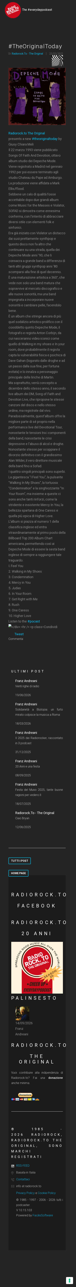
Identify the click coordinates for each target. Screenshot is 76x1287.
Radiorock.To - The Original (27, 53)
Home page (18, 873)
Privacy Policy (25, 1193)
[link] (37, 133)
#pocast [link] (33, 621)
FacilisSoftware (43, 1215)
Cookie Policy (47, 1193)
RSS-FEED (23, 1165)
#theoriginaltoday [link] (45, 139)
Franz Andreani (26, 681)
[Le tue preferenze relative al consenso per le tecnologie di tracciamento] (69, 1280)
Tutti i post (19, 860)
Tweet (19, 634)
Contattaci (23, 1179)
